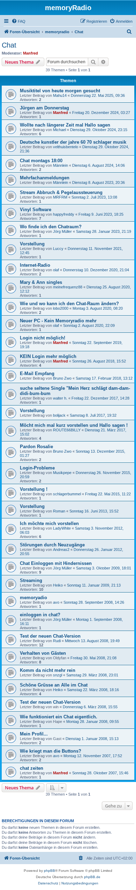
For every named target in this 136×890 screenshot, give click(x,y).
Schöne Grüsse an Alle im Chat (54, 685)
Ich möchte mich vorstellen (49, 523)
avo (56, 602)
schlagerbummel (67, 494)
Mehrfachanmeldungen (44, 177)
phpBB (49, 871)
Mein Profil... (34, 734)
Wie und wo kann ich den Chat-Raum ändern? (69, 303)
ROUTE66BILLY (67, 430)
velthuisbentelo (65, 147)
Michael (59, 130)
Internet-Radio (35, 265)
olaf (56, 270)
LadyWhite (62, 528)
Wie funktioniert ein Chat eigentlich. (58, 716)
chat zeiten (31, 768)
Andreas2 (61, 549)
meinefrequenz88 (67, 287)
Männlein (60, 165)
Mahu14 (60, 95)
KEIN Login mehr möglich (48, 356)
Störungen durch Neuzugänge (52, 544)
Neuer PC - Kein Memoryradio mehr (58, 320)
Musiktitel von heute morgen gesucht (60, 90)
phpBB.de (92, 877)
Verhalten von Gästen (43, 653)
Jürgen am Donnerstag (44, 107)
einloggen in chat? (40, 614)
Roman (59, 511)
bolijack (59, 415)
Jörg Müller (62, 231)
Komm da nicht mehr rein (47, 670)
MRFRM (60, 197)
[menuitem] (18, 21)
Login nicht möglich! (42, 337)
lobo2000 (60, 308)
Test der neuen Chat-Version (50, 636)
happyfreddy (63, 214)
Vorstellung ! (33, 489)
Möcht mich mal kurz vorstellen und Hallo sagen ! (74, 425)
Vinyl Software (35, 209)
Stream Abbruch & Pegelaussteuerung (61, 192)
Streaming (31, 580)
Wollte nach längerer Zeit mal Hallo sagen (65, 125)
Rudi (57, 641)
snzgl (57, 675)
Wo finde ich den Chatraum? (51, 226)
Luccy (58, 248)
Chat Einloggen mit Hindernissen (56, 563)
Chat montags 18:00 (41, 160)
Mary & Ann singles (41, 282)
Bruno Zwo (62, 378)
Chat (9, 45)
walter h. (60, 398)
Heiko (58, 585)
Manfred (30, 53)
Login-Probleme (37, 468)
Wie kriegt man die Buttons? (50, 751)
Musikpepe (62, 473)
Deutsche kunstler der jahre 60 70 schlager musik (73, 142)
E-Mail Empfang (37, 373)
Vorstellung (32, 243)
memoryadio (33, 597)
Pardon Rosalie (36, 446)
